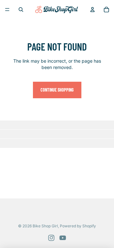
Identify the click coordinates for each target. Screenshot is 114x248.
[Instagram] (51, 238)
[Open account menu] (92, 10)
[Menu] (7, 9)
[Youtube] (62, 238)
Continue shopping (57, 90)
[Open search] (21, 10)
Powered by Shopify (78, 226)
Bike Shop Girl (45, 226)
